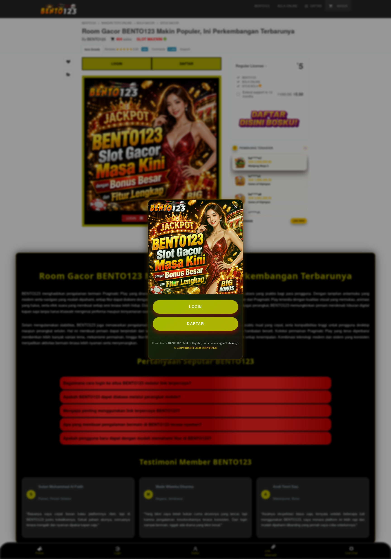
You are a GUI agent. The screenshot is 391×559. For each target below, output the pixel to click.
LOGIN (195, 307)
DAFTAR (195, 324)
